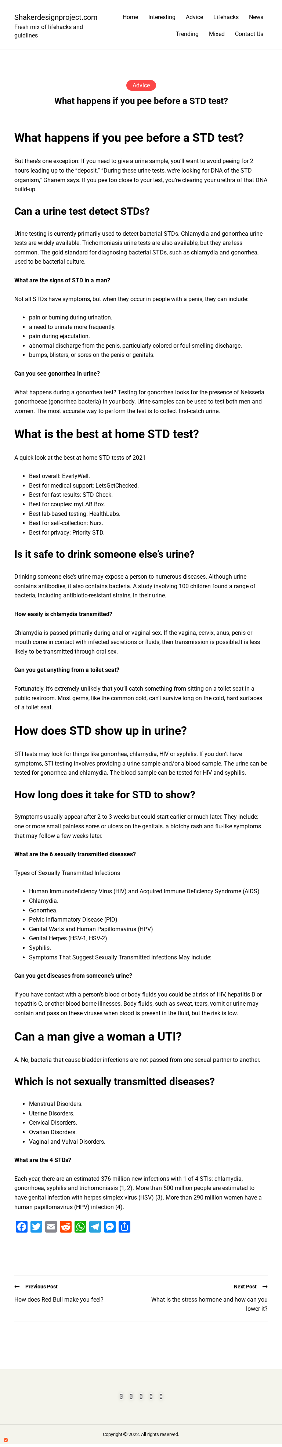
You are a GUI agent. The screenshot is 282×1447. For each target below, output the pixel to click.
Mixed (217, 33)
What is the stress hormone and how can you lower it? (209, 1304)
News (256, 17)
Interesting (162, 17)
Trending (187, 33)
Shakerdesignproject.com (52, 17)
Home (130, 17)
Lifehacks (226, 17)
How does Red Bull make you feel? (59, 1299)
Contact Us (249, 33)
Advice (194, 17)
